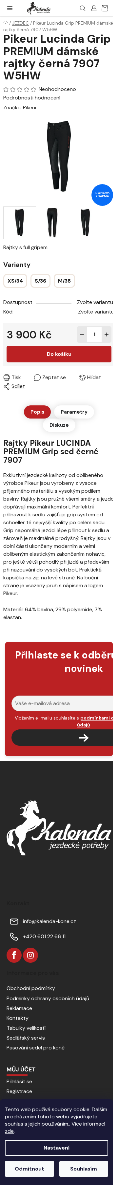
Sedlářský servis (26, 1037)
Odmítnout (29, 1168)
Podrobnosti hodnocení (31, 97)
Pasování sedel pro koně (36, 1047)
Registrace (19, 1091)
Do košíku (59, 354)
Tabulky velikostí (26, 1027)
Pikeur (30, 107)
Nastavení (56, 1147)
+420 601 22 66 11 (44, 936)
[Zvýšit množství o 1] (106, 334)
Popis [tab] (37, 412)
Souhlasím (83, 1168)
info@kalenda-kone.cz (49, 921)
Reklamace (19, 1008)
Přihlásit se (19, 1081)
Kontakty (18, 1018)
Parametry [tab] (74, 412)
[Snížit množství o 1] (82, 334)
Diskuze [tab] (59, 425)
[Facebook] (14, 955)
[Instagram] (30, 955)
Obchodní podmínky (31, 988)
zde (9, 1131)
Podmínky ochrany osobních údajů (48, 998)
